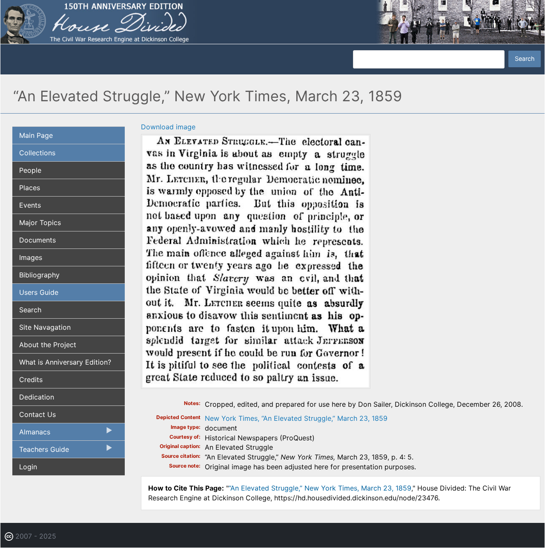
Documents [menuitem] (37, 240)
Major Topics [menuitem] (40, 222)
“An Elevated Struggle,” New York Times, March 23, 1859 (320, 488)
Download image (168, 127)
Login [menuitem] (28, 466)
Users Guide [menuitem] (38, 292)
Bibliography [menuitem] (39, 275)
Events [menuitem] (30, 205)
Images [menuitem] (30, 257)
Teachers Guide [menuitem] (40, 451)
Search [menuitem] (30, 309)
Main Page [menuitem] (36, 135)
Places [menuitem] (29, 187)
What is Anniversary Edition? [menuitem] (65, 362)
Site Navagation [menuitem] (45, 327)
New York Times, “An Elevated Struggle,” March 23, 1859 (296, 418)
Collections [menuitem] (37, 152)
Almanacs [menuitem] (31, 434)
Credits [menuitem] (31, 379)
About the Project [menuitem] (47, 344)
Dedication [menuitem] (36, 397)
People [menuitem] (30, 170)
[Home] (272, 21)
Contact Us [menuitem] (37, 414)
